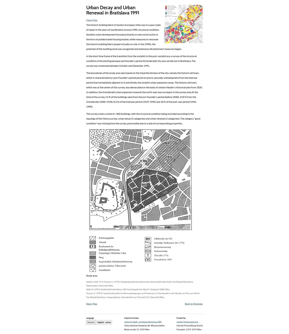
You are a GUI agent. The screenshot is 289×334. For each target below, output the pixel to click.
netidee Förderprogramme (187, 322)
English (104, 322)
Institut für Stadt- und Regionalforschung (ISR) (143, 322)
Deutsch (91, 322)
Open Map (91, 20)
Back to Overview (194, 303)
